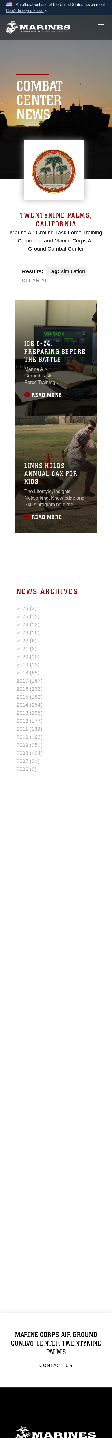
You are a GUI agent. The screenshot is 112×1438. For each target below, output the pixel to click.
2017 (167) (29, 681)
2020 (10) (27, 657)
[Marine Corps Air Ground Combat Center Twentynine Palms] (38, 27)
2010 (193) (29, 737)
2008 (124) (29, 753)
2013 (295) (29, 713)
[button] (27, 11)
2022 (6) (26, 640)
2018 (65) (27, 673)
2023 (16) (27, 632)
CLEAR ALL (37, 280)
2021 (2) (26, 649)
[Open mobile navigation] (101, 27)
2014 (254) (29, 705)
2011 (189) (29, 729)
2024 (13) (27, 624)
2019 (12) (27, 665)
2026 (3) (26, 608)
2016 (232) (29, 689)
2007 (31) (27, 761)
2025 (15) (27, 616)
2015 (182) (29, 697)
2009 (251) (29, 745)
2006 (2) (26, 769)
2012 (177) (29, 721)
